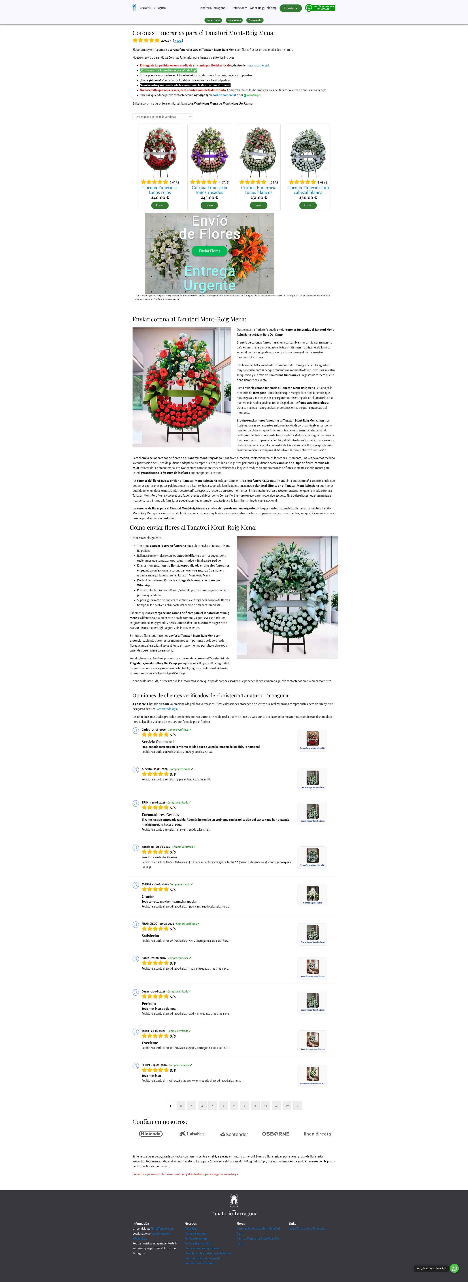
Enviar (160, 205)
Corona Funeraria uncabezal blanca (308, 189)
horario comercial (258, 65)
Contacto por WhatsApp (200, 1263)
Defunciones (239, 8)
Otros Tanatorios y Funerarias (307, 1228)
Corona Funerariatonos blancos (258, 189)
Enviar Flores (213, 20)
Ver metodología (167, 709)
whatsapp (253, 95)
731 (287, 1105)
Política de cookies (196, 1238)
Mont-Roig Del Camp (263, 8)
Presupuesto (254, 20)
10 (266, 1105)
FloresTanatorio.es (162, 1228)
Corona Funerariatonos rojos (160, 189)
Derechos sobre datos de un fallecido (208, 1253)
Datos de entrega (195, 1233)
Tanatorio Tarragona (152, 8)
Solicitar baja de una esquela (202, 1258)
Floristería (290, 8)
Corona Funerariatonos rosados (209, 189)
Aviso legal (191, 1228)
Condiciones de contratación (202, 1248)
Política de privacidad (198, 1243)
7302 (178, 40)
